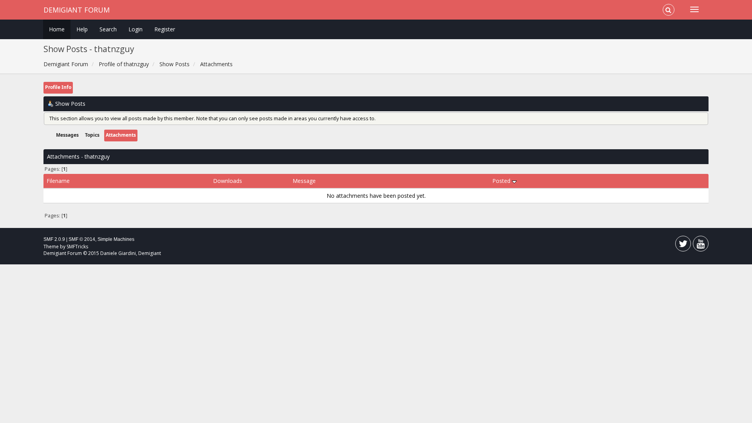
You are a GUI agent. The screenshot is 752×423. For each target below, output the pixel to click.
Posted (502, 180)
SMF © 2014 (82, 239)
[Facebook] (683, 245)
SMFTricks (77, 246)
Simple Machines (116, 239)
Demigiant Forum (76, 9)
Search (108, 29)
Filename (58, 180)
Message (304, 180)
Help (82, 29)
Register (164, 29)
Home (57, 29)
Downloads (227, 180)
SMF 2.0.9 (54, 239)
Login (135, 29)
